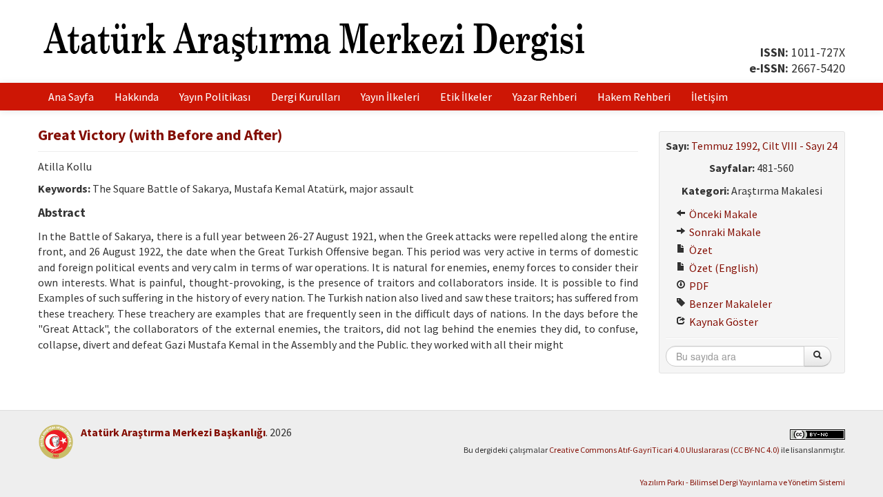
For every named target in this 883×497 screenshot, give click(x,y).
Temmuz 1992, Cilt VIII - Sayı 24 (764, 146)
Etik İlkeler (466, 97)
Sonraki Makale (724, 232)
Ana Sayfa (71, 97)
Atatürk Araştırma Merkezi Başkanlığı (173, 432)
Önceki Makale (722, 214)
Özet (700, 250)
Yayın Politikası (214, 97)
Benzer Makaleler (729, 304)
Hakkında (137, 97)
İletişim (709, 97)
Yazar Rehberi (545, 97)
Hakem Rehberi (634, 97)
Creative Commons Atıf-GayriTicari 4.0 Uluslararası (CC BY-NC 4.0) (664, 450)
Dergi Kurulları (305, 97)
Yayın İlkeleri (390, 97)
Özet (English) (722, 268)
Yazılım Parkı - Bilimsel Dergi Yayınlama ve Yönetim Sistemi (742, 482)
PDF (697, 286)
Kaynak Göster (722, 322)
